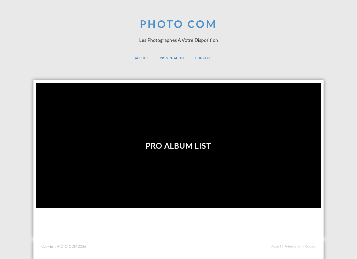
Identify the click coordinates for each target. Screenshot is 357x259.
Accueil (276, 246)
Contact (310, 246)
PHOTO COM (178, 30)
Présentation (293, 246)
